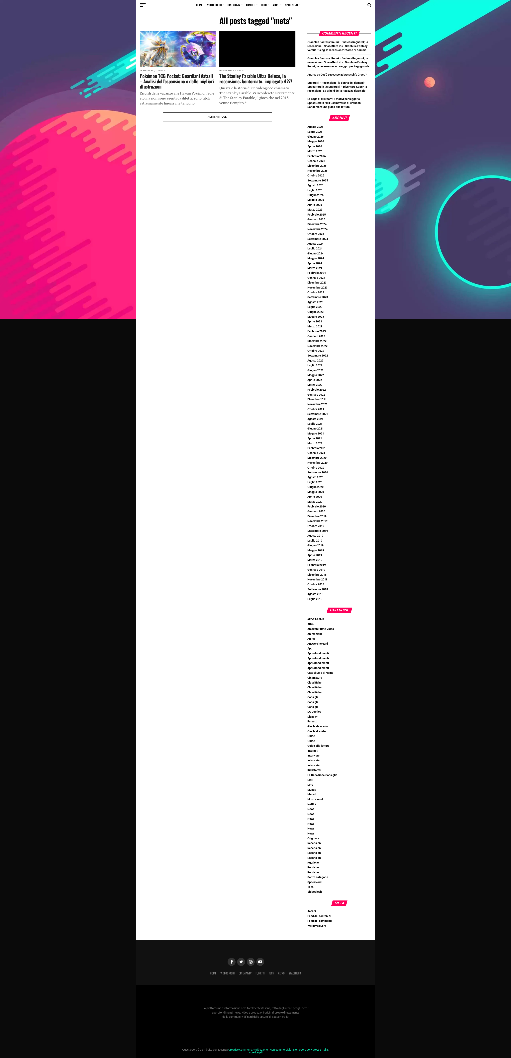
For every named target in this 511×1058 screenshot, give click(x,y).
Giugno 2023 (315, 312)
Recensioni (314, 843)
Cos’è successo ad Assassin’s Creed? (344, 74)
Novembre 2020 (317, 462)
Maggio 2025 (315, 200)
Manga (311, 789)
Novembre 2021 (317, 404)
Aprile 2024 (314, 263)
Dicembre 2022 (317, 341)
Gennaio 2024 (316, 278)
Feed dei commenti (319, 921)
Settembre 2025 (317, 180)
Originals (313, 838)
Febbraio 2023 (316, 331)
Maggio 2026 (315, 141)
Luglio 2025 (314, 190)
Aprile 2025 (314, 205)
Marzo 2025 (314, 209)
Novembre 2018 (317, 579)
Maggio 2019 (315, 550)
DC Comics (314, 711)
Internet (312, 751)
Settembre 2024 (317, 239)
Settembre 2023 (317, 297)
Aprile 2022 (314, 380)
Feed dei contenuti (319, 916)
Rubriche (313, 862)
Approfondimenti (318, 653)
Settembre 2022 (317, 355)
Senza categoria (317, 877)
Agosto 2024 (315, 243)
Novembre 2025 (317, 170)
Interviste (313, 755)
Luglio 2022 (314, 365)
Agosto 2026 (315, 127)
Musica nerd (315, 799)
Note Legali (255, 1052)
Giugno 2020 (315, 487)
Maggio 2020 (315, 492)
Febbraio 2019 (316, 565)
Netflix (311, 804)
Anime (311, 638)
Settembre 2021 (317, 414)
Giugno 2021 (315, 428)
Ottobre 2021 (315, 409)
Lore (310, 784)
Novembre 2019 (317, 521)
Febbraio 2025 (316, 214)
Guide (311, 736)
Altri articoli (218, 116)
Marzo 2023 (314, 326)
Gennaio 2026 (316, 161)
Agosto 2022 (315, 360)
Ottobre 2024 (315, 234)
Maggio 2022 (315, 375)
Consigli (312, 697)
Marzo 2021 (314, 443)
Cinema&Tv (234, 5)
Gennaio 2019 (316, 569)
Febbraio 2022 (316, 389)
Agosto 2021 (315, 419)
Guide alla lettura (318, 746)
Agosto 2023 (315, 302)
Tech (264, 5)
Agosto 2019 (315, 535)
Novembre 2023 (317, 287)
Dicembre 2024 (317, 224)
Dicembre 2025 (317, 165)
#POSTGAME (315, 619)
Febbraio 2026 (316, 156)
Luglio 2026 (314, 132)
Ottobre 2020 (315, 467)
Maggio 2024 (315, 258)
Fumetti (250, 5)
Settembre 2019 (317, 531)
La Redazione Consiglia (322, 775)
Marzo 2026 (314, 151)
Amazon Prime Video (320, 629)
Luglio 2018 (314, 599)
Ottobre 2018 (315, 584)
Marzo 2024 (314, 268)
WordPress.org (316, 926)
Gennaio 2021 (316, 453)
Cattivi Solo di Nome (320, 673)
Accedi (311, 911)
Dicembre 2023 (317, 282)
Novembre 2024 (317, 229)
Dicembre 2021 (317, 399)
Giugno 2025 (315, 195)
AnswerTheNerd (317, 643)
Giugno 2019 (315, 545)
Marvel (311, 794)
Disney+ (312, 716)
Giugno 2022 (315, 370)
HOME (199, 5)
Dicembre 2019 (317, 516)
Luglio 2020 (314, 482)
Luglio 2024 (314, 248)
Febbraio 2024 (316, 273)
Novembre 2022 (317, 346)
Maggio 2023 (315, 316)
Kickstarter (314, 770)
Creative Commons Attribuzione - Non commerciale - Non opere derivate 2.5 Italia (278, 1049)
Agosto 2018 (315, 594)
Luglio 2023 (314, 307)
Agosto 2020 (315, 477)
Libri (310, 780)
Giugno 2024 (315, 253)
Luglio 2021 (314, 424)
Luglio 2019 (314, 540)
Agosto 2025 (315, 185)
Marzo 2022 (314, 385)
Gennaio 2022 (316, 394)
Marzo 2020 (314, 501)
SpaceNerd (291, 5)
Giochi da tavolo (317, 726)
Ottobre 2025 (315, 175)
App (309, 648)
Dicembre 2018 (317, 574)
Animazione (315, 634)
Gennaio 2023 (316, 336)
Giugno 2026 (315, 136)
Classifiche (314, 682)
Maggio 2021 (315, 433)
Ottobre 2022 (315, 351)
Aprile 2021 (314, 438)
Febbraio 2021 (316, 448)
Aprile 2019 (314, 555)
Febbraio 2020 (316, 506)
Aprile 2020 (314, 496)
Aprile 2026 (314, 146)
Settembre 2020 (317, 472)
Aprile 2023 (314, 321)
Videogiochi (214, 5)
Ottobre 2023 (315, 292)
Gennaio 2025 (316, 219)
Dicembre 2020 (317, 458)
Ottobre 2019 (315, 526)
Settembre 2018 (317, 589)
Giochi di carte (316, 731)
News (310, 809)
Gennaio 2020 (316, 511)
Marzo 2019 (314, 560)
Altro (275, 5)
